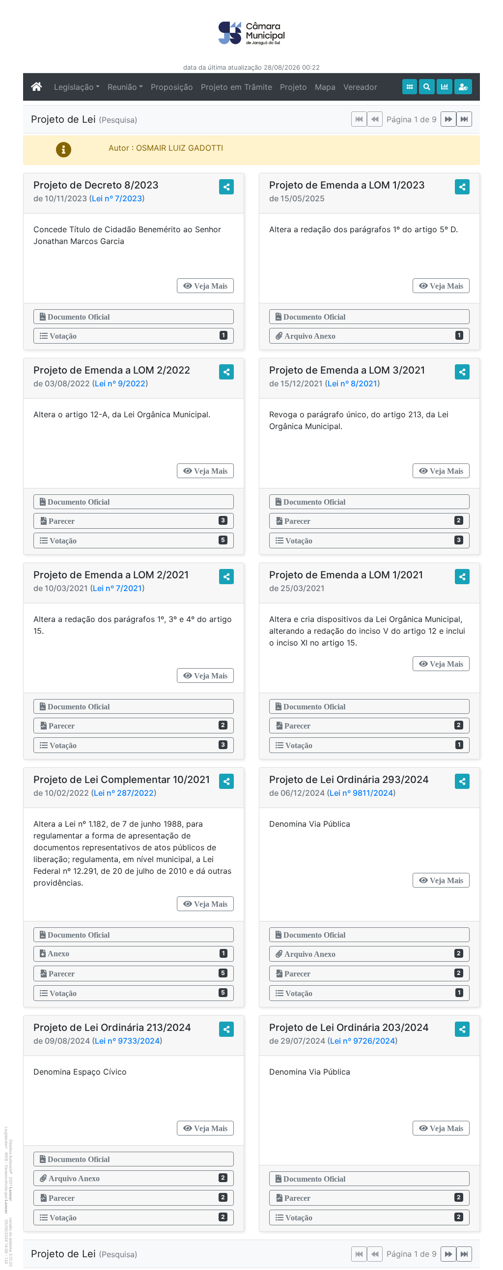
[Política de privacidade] (463, 86)
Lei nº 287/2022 (124, 793)
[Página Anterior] (375, 119)
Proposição (172, 87)
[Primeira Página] (359, 119)
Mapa (325, 87)
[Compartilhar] (226, 186)
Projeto (293, 87)
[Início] (409, 86)
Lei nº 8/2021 (352, 383)
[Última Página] (464, 119)
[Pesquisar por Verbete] (427, 86)
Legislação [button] (74, 87)
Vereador (360, 87)
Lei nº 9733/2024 (127, 1041)
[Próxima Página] (448, 119)
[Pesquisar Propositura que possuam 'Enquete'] (444, 86)
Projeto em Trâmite (236, 87)
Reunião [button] (122, 87)
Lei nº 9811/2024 (361, 793)
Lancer (10, 1194)
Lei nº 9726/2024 (362, 1041)
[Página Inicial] (36, 87)
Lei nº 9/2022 (120, 383)
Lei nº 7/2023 (117, 198)
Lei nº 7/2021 (117, 588)
